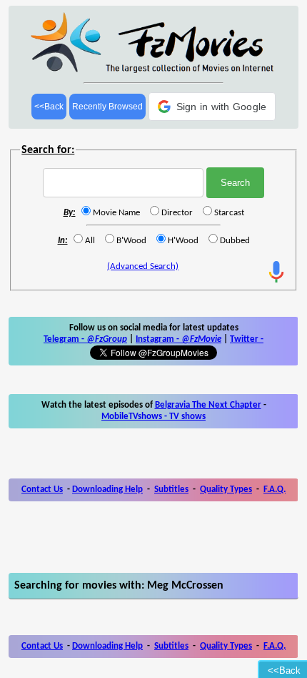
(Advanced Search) (142, 266)
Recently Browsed (107, 107)
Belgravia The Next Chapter (208, 405)
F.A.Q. (274, 489)
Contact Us (42, 489)
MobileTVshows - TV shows (153, 416)
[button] (212, 106)
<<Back (49, 107)
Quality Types (226, 489)
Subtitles (171, 489)
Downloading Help (107, 489)
